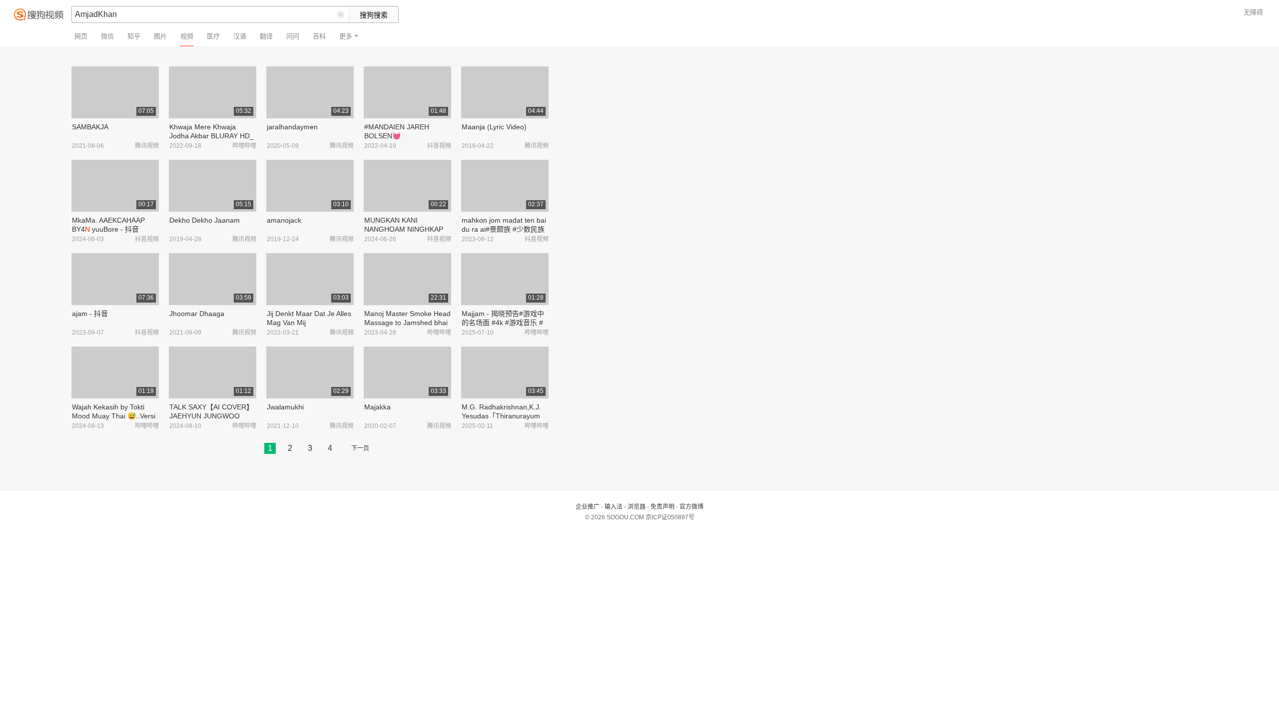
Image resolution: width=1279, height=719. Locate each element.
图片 (160, 36)
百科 (319, 36)
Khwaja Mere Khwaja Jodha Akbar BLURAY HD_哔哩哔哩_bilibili (211, 136)
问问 (292, 36)
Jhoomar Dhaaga (196, 314)
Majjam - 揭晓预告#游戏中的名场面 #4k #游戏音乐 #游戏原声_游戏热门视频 (503, 323)
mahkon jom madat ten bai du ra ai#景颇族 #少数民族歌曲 (504, 229)
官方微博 (691, 506)
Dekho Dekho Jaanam (204, 220)
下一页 (360, 448)
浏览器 (636, 506)
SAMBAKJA (90, 127)
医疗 (213, 36)
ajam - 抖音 (90, 314)
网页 (80, 36)
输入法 (614, 506)
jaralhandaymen (292, 127)
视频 (186, 36)
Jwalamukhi (285, 407)
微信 (107, 36)
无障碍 (1253, 12)
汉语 (239, 36)
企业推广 (588, 506)
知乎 (133, 36)
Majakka (377, 407)
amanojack (284, 220)
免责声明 (662, 506)
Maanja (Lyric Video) (494, 127)
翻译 (266, 36)
